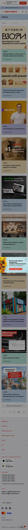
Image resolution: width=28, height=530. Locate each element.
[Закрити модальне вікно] (26, 259)
